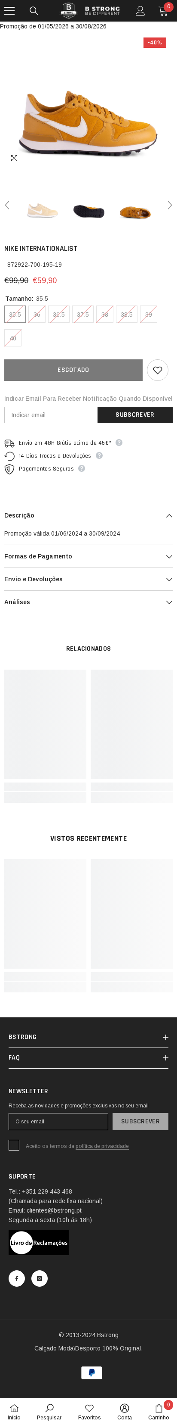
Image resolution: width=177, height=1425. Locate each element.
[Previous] (6, 205)
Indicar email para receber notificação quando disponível (88, 398)
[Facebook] (17, 1278)
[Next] (170, 205)
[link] (45, 787)
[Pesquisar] (34, 11)
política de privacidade (102, 1146)
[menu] (9, 11)
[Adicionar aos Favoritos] (157, 370)
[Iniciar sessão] (140, 11)
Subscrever (135, 414)
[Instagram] (39, 1278)
